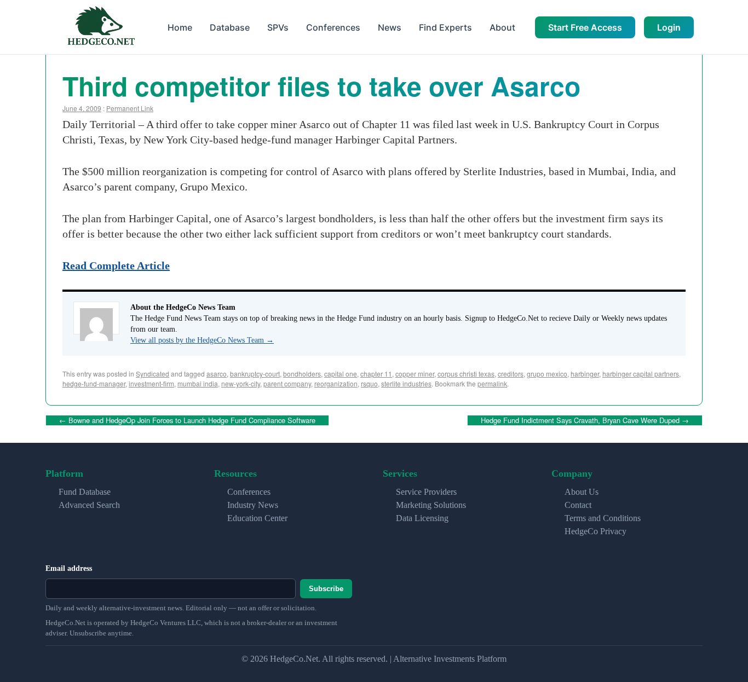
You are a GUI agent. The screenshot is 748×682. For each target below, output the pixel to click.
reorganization (336, 383)
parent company (287, 383)
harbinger (585, 373)
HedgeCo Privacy (595, 531)
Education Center (257, 518)
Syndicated (152, 373)
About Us (582, 491)
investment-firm (151, 383)
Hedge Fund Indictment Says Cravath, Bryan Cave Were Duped (585, 420)
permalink (492, 383)
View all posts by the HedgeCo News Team (202, 340)
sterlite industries (406, 383)
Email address (68, 568)
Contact (578, 505)
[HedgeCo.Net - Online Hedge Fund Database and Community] (100, 27)
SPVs (278, 27)
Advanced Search (89, 505)
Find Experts (445, 27)
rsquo (369, 383)
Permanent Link (129, 108)
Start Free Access (585, 27)
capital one (340, 373)
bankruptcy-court (255, 373)
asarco (216, 373)
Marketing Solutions (431, 505)
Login (669, 27)
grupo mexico (547, 373)
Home (180, 27)
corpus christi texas (466, 373)
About (502, 27)
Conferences (333, 27)
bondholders (302, 373)
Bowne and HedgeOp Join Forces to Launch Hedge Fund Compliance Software (187, 420)
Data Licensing (422, 518)
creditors (510, 373)
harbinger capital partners (640, 373)
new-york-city (240, 383)
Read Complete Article (116, 265)
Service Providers (426, 491)
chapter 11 (376, 373)
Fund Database (85, 491)
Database (230, 27)
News (389, 27)
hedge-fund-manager (93, 383)
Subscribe (326, 589)
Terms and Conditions (603, 518)
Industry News (252, 505)
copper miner (414, 373)
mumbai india (197, 383)
